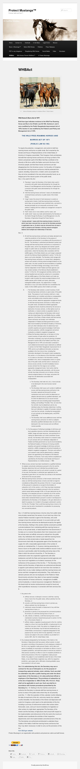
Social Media (46, 51)
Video (54, 51)
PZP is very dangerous (15, 51)
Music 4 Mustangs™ (15, 47)
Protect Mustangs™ (22, 10)
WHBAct (11, 55)
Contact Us (18, 43)
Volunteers (62, 51)
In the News (36, 43)
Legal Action (46, 43)
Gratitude (27, 43)
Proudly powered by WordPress (40, 765)
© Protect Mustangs (44, 55)
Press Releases (50, 47)
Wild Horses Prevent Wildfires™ (26, 55)
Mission (55, 43)
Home (10, 43)
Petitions (40, 47)
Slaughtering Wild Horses (32, 51)
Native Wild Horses (29, 47)
